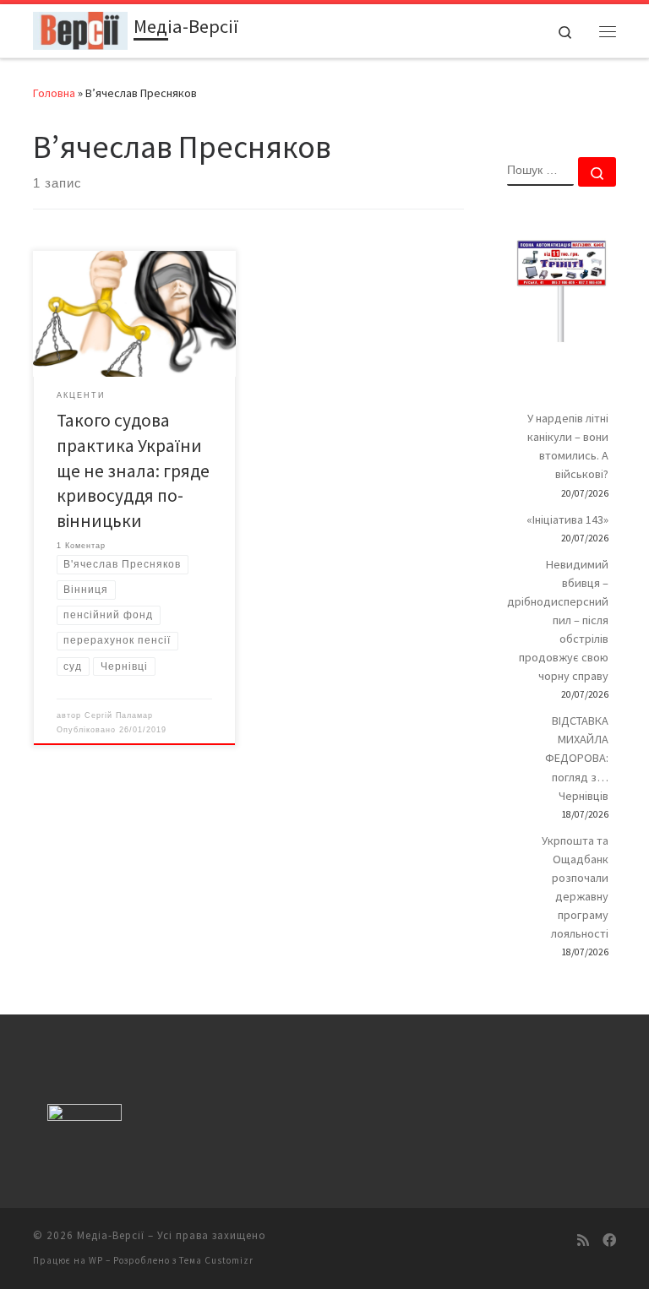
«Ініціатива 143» (567, 519)
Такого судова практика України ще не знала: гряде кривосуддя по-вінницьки (133, 471)
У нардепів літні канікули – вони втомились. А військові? (567, 446)
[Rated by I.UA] (84, 1116)
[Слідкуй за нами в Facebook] (609, 1240)
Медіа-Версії (111, 1235)
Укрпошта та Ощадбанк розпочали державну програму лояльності (575, 887)
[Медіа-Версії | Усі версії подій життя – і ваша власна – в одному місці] (80, 29)
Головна (54, 93)
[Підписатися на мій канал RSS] (583, 1240)
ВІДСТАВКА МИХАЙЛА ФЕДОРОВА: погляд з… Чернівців (576, 757)
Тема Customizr (216, 1260)
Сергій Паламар (119, 715)
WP (96, 1260)
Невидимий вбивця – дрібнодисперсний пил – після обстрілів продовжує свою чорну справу (557, 620)
